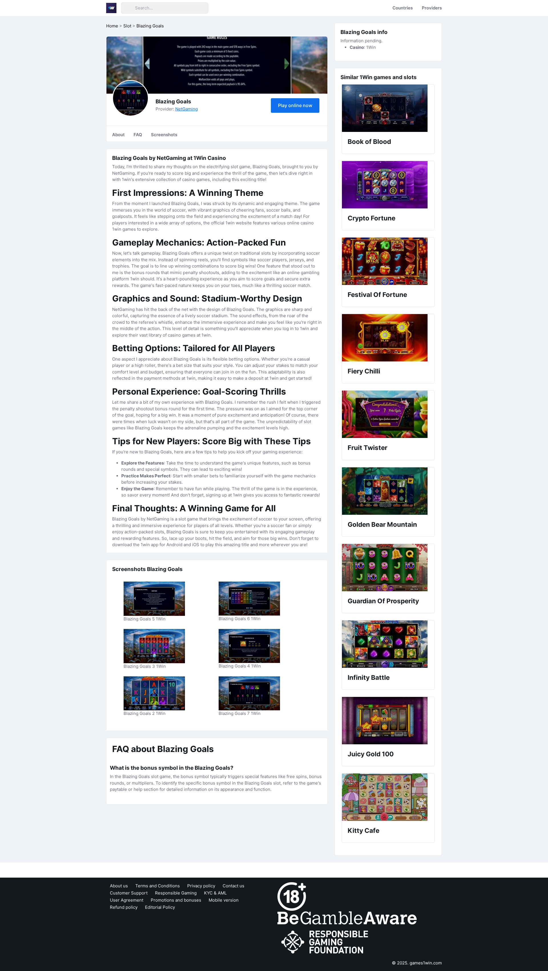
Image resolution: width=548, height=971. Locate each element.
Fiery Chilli (364, 371)
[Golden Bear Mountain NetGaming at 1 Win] (388, 491)
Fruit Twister (367, 447)
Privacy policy (201, 885)
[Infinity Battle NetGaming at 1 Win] (388, 644)
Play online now (295, 105)
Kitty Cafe (363, 830)
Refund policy (124, 907)
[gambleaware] (347, 917)
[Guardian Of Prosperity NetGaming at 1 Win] (388, 567)
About (118, 134)
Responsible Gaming (176, 893)
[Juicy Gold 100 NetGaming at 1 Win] (388, 720)
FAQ (138, 134)
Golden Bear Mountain (382, 524)
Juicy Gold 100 (371, 754)
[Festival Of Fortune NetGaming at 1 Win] (388, 261)
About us (119, 885)
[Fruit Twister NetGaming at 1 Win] (388, 414)
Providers (432, 8)
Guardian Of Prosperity (383, 601)
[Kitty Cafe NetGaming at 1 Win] (388, 797)
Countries (402, 8)
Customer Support (129, 893)
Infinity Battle (369, 677)
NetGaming (186, 109)
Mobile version (224, 900)
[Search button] (128, 8)
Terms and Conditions (157, 885)
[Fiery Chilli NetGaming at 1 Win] (388, 337)
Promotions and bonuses (176, 900)
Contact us (233, 885)
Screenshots (164, 134)
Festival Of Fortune (377, 294)
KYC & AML (215, 893)
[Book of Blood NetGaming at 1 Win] (388, 108)
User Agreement (126, 900)
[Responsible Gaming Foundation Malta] (325, 942)
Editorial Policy (160, 907)
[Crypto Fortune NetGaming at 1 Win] (388, 184)
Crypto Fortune (371, 218)
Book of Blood (369, 141)
